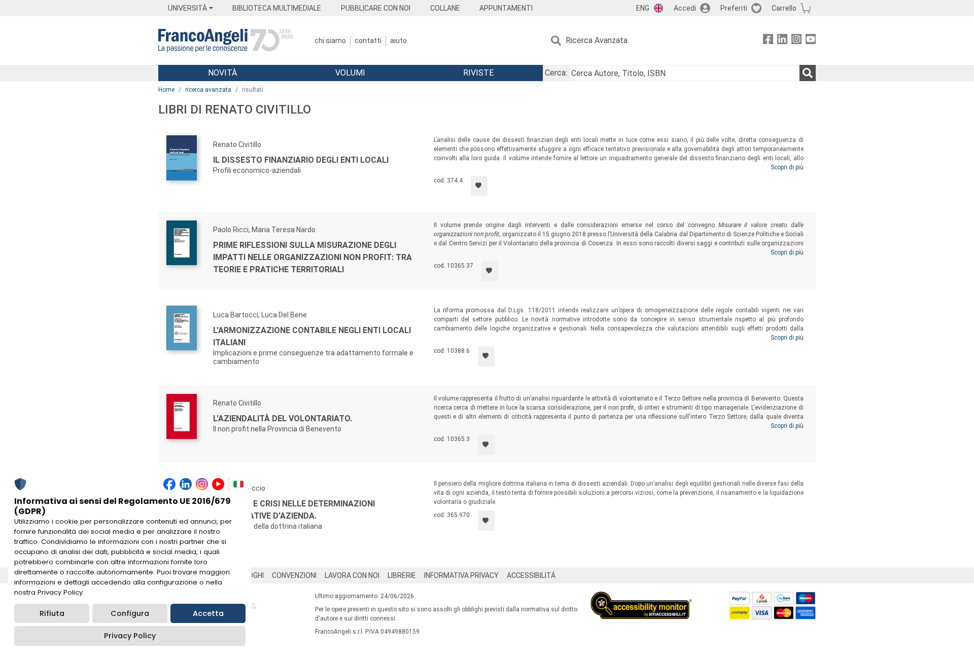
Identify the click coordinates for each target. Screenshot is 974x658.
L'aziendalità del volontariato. (282, 418)
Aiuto (398, 40)
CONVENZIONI (294, 575)
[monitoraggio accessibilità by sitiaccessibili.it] (641, 597)
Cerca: (556, 73)
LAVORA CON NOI (352, 575)
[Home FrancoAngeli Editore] (225, 40)
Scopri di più (787, 167)
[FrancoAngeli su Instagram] (796, 41)
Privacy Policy (130, 636)
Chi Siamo (330, 40)
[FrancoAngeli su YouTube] (811, 41)
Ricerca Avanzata (597, 40)
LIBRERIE (402, 575)
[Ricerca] (807, 73)
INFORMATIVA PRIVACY (461, 575)
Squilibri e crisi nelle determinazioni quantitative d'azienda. (294, 510)
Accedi (685, 8)
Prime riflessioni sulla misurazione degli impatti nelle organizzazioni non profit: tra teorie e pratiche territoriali (312, 257)
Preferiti (733, 8)
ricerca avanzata (208, 89)
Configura (130, 613)
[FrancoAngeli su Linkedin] (782, 41)
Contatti (368, 40)
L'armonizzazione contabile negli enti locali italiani (312, 336)
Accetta (208, 613)
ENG (642, 8)
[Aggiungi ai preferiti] (479, 186)
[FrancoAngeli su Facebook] (768, 41)
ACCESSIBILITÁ (531, 575)
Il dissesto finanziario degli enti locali (301, 160)
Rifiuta (52, 613)
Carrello (784, 8)
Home (166, 89)
